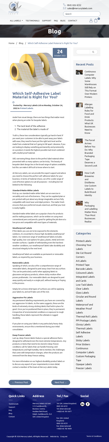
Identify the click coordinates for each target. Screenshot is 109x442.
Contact (72, 20)
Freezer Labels (84, 368)
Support (46, 20)
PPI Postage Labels (86, 320)
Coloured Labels (84, 272)
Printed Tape (83, 264)
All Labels (15, 20)
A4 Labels (81, 261)
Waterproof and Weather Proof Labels (84, 308)
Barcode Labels (84, 268)
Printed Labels (26, 108)
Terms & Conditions (94, 436)
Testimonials (32, 20)
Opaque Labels (84, 364)
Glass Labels (82, 292)
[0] (95, 21)
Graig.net (63, 436)
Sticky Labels (83, 340)
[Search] (96, 14)
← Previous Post (20, 382)
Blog (62, 20)
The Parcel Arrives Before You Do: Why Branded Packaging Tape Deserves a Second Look (91, 153)
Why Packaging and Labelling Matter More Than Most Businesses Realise (91, 212)
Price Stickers (83, 344)
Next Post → (61, 382)
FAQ (56, 20)
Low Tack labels (84, 284)
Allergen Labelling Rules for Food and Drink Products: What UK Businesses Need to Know (90, 118)
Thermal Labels (84, 328)
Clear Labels (82, 288)
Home (11, 43)
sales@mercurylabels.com (79, 8)
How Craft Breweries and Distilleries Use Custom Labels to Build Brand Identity (90, 184)
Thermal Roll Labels (86, 316)
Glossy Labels (83, 324)
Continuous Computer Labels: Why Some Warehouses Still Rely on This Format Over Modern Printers (91, 84)
